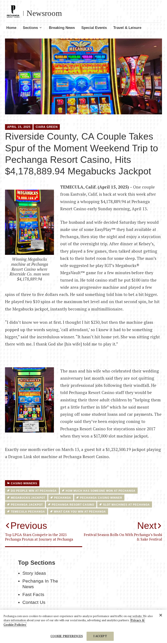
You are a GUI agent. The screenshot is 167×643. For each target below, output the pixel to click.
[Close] (160, 615)
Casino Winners (24, 483)
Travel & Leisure (127, 28)
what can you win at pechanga (80, 511)
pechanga (62, 497)
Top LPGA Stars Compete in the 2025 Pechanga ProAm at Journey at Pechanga (39, 530)
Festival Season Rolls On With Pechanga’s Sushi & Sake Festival (123, 530)
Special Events (94, 28)
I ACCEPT (100, 636)
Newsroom (44, 13)
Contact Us (33, 602)
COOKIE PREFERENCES (66, 636)
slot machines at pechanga (126, 504)
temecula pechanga (28, 511)
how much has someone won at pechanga (100, 490)
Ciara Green (47, 127)
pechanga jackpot (27, 504)
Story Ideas (34, 573)
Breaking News (62, 28)
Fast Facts (33, 594)
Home (11, 28)
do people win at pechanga (34, 490)
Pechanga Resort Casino (73, 504)
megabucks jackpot (28, 497)
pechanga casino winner (101, 497)
